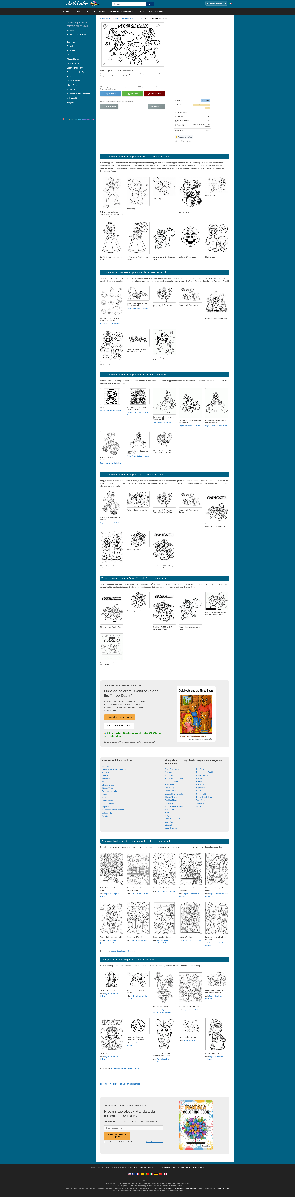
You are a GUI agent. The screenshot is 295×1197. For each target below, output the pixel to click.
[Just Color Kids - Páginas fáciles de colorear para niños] (142, 1174)
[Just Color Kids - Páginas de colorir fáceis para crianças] (147, 1174)
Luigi (195, 105)
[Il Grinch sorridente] (216, 1050)
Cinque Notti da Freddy (174, 794)
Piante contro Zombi (204, 772)
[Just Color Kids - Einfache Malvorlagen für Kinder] (156, 1174)
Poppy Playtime (202, 775)
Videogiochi (107, 813)
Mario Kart (169, 822)
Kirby (167, 816)
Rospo (207, 105)
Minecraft (168, 825)
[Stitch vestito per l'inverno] (111, 987)
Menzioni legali (167, 1167)
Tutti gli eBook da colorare (119, 726)
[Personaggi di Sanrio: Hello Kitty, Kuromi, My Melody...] (216, 987)
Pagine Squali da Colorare (166, 891)
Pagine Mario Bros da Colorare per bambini (150, 156)
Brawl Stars (169, 785)
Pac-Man (200, 769)
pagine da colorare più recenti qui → (125, 951)
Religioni (105, 816)
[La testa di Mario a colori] (190, 254)
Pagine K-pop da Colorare (139, 940)
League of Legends (173, 819)
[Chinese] (160, 1174)
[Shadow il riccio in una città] (190, 1003)
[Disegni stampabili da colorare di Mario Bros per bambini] (164, 195)
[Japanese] (165, 1174)
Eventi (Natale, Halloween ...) (114, 769)
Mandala (105, 766)
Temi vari (105, 772)
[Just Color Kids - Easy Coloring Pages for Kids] (131, 1174)
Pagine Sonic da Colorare (192, 1010)
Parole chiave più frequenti (143, 1167)
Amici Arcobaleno (172, 769)
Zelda (198, 806)
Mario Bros (139, 18)
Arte (103, 782)
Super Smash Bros (204, 797)
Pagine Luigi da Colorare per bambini (147, 474)
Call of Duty (169, 788)
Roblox (199, 781)
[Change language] (230, 3)
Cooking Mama (171, 800)
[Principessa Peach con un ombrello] (138, 254)
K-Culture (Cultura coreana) (113, 810)
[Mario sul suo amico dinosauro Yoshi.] (164, 254)
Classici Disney (108, 785)
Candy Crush (170, 791)
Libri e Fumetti (108, 804)
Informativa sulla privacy (154, 1142)
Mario (201, 105)
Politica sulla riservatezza (195, 1167)
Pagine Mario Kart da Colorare (111, 323)
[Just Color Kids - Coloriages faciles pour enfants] (137, 1174)
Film (104, 797)
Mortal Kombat (171, 828)
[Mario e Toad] (216, 254)
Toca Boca (200, 800)
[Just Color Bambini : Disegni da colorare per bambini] (82, 3)
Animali (105, 776)
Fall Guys (169, 803)
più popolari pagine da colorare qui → (126, 1068)
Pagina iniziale (105, 18)
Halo (167, 813)
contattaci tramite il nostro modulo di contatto (182, 1188)
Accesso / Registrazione (216, 3)
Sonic (198, 791)
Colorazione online (156, 11)
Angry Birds (169, 775)
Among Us (169, 772)
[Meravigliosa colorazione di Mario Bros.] (216, 192)
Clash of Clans (171, 797)
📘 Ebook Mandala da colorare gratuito (78, 119)
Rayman (199, 778)
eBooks (142, 11)
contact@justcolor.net (221, 1188)
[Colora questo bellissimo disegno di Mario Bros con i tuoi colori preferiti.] (111, 209)
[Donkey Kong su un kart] (190, 209)
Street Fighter (201, 794)
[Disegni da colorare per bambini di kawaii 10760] (164, 1050)
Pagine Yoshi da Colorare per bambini (147, 578)
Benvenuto (67, 11)
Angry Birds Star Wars (174, 778)
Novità (78, 11)
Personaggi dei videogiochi (123, 18)
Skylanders (200, 788)
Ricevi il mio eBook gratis (117, 1135)
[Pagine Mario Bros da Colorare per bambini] (101, 1084)
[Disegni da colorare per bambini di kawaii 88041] (138, 1034)
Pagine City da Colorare (139, 894)
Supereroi (106, 807)
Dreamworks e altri (109, 791)
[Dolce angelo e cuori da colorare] (138, 987)
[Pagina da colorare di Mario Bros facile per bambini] (138, 205)
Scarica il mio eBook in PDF (119, 717)
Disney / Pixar (107, 788)
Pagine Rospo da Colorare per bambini (148, 272)
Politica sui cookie (179, 1167)
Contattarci (156, 1167)
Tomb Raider (201, 803)
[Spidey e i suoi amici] (164, 1003)
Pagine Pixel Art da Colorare (110, 410)
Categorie (89, 11)
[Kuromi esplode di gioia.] (190, 1034)
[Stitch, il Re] (111, 1050)
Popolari (102, 11)
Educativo (106, 779)
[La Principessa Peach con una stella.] (111, 254)
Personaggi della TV (110, 794)
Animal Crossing (171, 781)
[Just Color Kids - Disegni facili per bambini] (151, 1174)
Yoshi (207, 108)
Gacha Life (169, 809)
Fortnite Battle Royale (174, 806)
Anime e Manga (108, 800)
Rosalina (200, 785)
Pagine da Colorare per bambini (122, 1084)
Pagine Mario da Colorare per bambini (147, 374)
